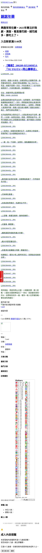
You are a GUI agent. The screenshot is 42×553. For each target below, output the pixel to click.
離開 (12, 551)
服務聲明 (23, 525)
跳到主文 (4, 22)
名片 (7, 56)
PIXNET (10, 523)
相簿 (7, 51)
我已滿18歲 (5, 551)
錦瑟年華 (8, 16)
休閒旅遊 (18, 47)
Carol (3, 307)
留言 (18, 319)
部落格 (7, 54)
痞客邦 (13, 319)
